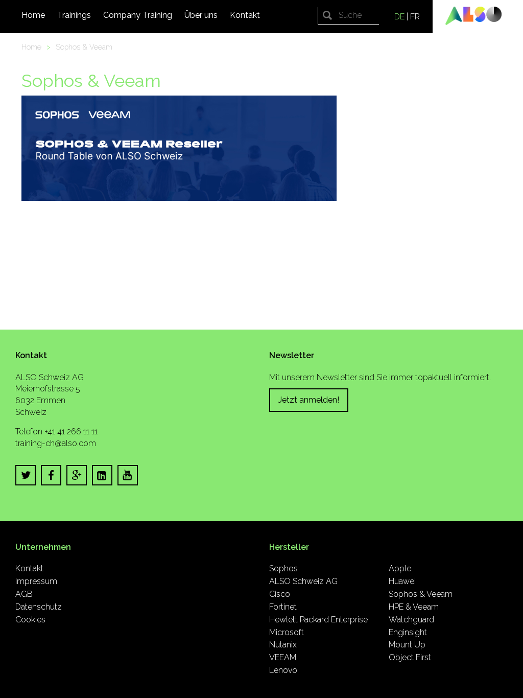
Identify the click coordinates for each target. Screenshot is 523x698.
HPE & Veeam (414, 607)
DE (399, 16)
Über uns (201, 15)
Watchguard (411, 619)
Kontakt (245, 15)
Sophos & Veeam (84, 46)
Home (33, 15)
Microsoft (286, 632)
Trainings (74, 15)
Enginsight (408, 632)
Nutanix (283, 644)
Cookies (30, 619)
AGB (24, 594)
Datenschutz (38, 607)
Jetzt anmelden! (308, 400)
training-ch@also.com (55, 443)
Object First (410, 657)
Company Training (137, 15)
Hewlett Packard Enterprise (318, 619)
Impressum (36, 581)
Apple (400, 568)
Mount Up (407, 644)
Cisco (279, 594)
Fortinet (283, 607)
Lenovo (283, 670)
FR (415, 16)
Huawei (402, 581)
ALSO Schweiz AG (303, 581)
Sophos (283, 568)
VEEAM (282, 657)
